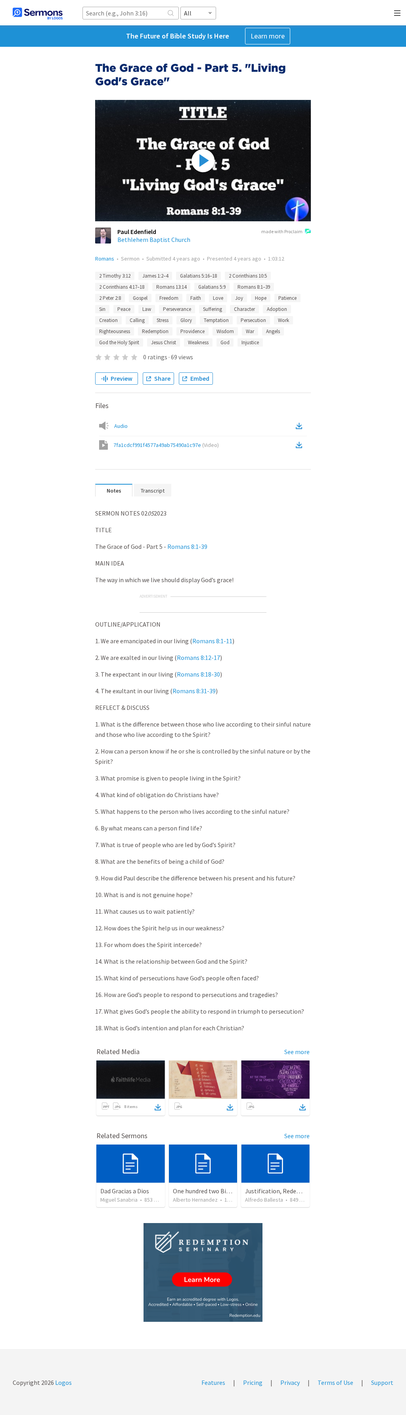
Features (213, 1382)
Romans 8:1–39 (253, 287)
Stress (163, 320)
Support (382, 1382)
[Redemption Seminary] (203, 1272)
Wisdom (225, 331)
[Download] (158, 1107)
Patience (287, 298)
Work (283, 320)
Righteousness (114, 331)
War (250, 331)
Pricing (252, 1382)
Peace (123, 309)
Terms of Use (335, 1382)
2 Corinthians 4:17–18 (121, 287)
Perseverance (177, 309)
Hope (260, 298)
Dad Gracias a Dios (124, 1191)
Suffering (212, 309)
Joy (239, 298)
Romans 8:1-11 (212, 641)
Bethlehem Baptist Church (153, 240)
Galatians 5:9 (212, 287)
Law (146, 309)
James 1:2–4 (155, 275)
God (225, 342)
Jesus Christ (163, 342)
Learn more (268, 35)
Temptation (216, 320)
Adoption (277, 309)
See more (297, 1052)
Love (218, 298)
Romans (104, 258)
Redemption (155, 331)
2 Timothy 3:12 (114, 275)
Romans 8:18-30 (198, 674)
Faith (195, 298)
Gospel (140, 298)
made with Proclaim (282, 231)
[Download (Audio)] (300, 426)
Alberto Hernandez (195, 1199)
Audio (121, 425)
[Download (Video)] (300, 445)
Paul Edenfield (136, 232)
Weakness (198, 342)
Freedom (168, 298)
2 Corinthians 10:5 (248, 275)
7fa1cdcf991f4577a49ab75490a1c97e (166, 445)
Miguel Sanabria (119, 1199)
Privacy (290, 1382)
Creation (108, 320)
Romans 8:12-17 (198, 657)
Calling (137, 320)
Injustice (250, 342)
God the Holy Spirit (119, 342)
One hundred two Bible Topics (213, 1191)
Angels (273, 331)
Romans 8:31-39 (194, 691)
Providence (192, 331)
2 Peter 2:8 (110, 298)
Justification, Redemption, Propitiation (299, 1191)
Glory (186, 320)
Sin (102, 309)
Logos (63, 1382)
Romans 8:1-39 (187, 546)
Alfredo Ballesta (264, 1199)
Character (244, 309)
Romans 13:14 (171, 287)
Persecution (253, 320)
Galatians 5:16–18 (198, 275)
